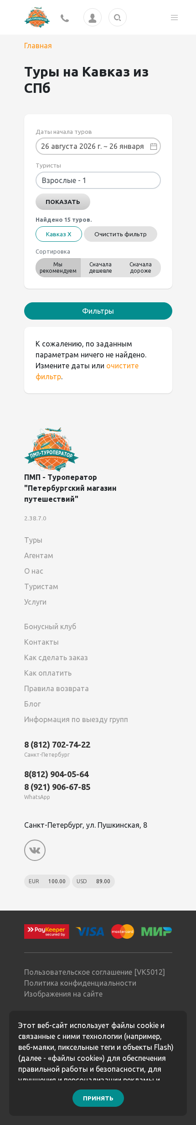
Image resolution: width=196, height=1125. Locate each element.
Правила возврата (56, 688)
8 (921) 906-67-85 (57, 786)
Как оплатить (48, 673)
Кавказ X (59, 234)
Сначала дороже (140, 267)
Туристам (41, 586)
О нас (33, 571)
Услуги (35, 602)
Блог (32, 704)
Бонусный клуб (50, 626)
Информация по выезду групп (76, 719)
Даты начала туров (64, 131)
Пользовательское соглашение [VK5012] (94, 972)
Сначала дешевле (100, 267)
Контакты (41, 642)
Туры (33, 540)
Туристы (48, 165)
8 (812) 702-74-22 (57, 744)
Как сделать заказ (56, 657)
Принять (98, 1098)
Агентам (38, 555)
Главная (38, 45)
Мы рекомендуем (58, 267)
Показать (63, 201)
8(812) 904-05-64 (56, 774)
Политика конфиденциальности (80, 983)
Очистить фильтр (120, 234)
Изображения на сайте (63, 994)
